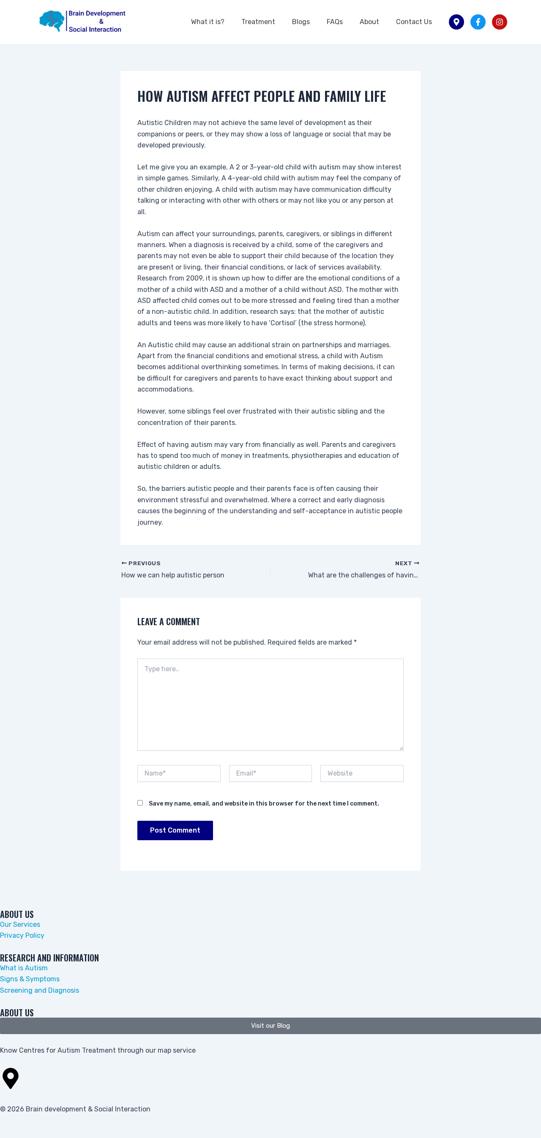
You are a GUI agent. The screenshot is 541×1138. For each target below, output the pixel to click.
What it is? (207, 22)
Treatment (258, 22)
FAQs (335, 22)
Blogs (301, 22)
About (369, 22)
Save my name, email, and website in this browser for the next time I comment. (264, 803)
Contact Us (414, 22)
